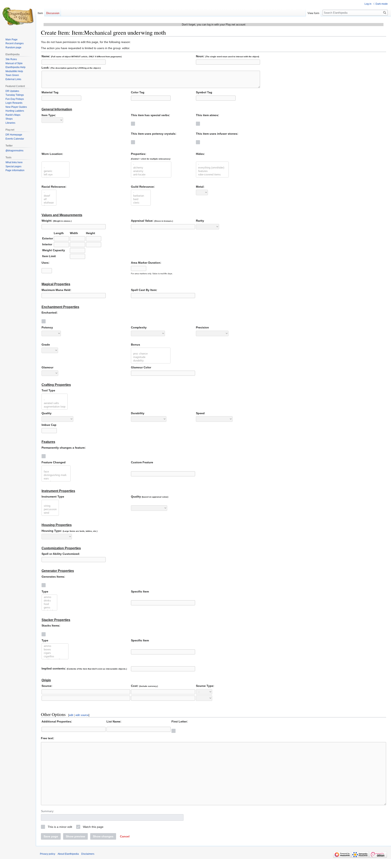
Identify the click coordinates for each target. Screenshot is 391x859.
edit (71, 715)
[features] (212, 171)
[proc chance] (151, 354)
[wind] (50, 513)
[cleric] (141, 203)
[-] (55, 168)
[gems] (49, 607)
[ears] (56, 478)
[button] (125, 836)
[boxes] (55, 649)
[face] (56, 472)
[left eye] (55, 174)
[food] (49, 604)
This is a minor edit (60, 826)
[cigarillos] (55, 656)
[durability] (151, 360)
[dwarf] (49, 196)
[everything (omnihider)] (212, 168)
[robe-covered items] (212, 174)
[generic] (55, 171)
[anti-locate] (151, 174)
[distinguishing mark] (56, 475)
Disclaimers (87, 853)
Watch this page (93, 826)
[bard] (141, 199)
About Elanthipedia (68, 853)
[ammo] (49, 597)
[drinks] (49, 600)
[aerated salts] (54, 403)
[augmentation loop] (54, 407)
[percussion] (50, 509)
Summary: (47, 811)
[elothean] (49, 203)
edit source (82, 715)
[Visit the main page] (18, 16)
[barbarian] (141, 196)
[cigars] (55, 653)
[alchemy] (151, 168)
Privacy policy (47, 853)
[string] (50, 506)
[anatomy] (151, 171)
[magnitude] (151, 357)
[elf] (49, 199)
